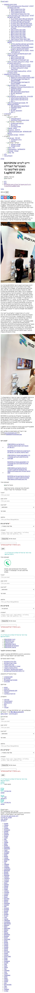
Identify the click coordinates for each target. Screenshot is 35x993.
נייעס (5, 183)
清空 (7, 192)
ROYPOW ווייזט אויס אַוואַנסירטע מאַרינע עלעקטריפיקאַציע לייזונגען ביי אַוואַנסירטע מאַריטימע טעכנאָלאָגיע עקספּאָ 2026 (18, 477)
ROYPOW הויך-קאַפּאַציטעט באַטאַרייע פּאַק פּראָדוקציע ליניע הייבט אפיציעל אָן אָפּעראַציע (18, 463)
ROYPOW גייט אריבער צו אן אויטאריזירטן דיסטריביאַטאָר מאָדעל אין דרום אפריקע (18, 451)
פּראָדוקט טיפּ (5, 523)
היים (5, 181)
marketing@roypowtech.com (14, 434)
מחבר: (2, 189)
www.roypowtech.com (10, 433)
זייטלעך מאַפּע (4, 713)
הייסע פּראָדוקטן (13, 713)
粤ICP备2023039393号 (17, 712)
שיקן (3, 548)
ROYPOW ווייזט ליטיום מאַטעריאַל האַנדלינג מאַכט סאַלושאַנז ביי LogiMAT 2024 (17, 185)
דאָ (5, 554)
